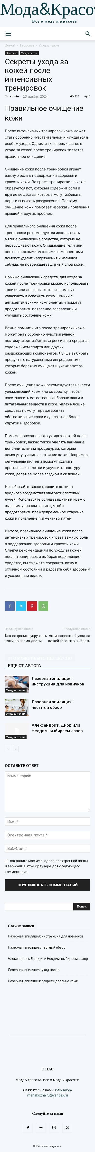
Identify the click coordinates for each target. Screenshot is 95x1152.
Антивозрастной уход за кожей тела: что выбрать (69, 638)
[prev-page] (8, 749)
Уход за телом (49, 45)
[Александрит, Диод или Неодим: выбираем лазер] (17, 730)
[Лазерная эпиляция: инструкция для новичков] (17, 684)
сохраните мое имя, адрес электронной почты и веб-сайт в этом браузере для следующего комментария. (46, 866)
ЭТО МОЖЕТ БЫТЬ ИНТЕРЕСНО (40, 658)
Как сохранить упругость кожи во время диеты (26, 638)
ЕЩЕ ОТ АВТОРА (24, 665)
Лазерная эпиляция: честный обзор (37, 947)
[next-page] (16, 749)
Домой (10, 45)
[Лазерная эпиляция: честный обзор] (17, 707)
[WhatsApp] (43, 606)
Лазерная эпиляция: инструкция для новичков (45, 936)
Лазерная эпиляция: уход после (33, 970)
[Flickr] (41, 1128)
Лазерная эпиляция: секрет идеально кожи (43, 981)
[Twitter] (21, 606)
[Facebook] (10, 606)
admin (14, 96)
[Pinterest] (32, 606)
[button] (8, 33)
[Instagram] (54, 1128)
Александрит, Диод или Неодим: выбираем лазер (48, 959)
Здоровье (27, 45)
